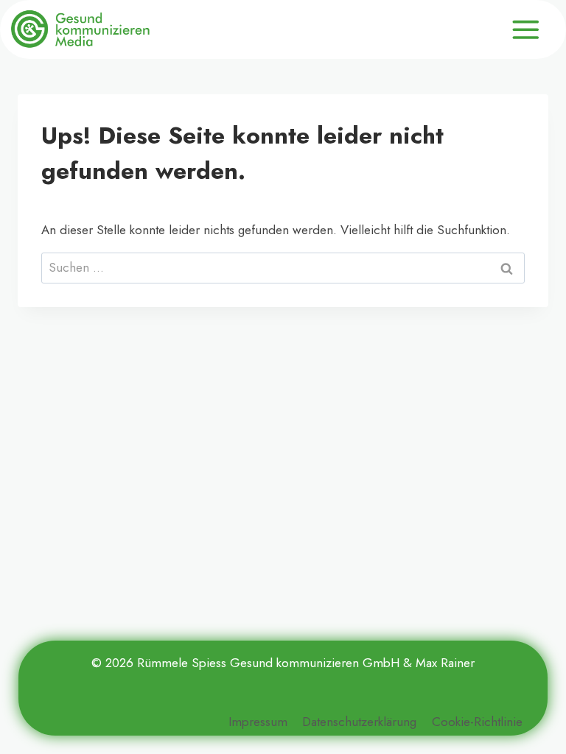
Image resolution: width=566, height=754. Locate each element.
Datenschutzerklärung (359, 721)
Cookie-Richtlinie (477, 721)
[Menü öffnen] (526, 29)
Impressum (257, 721)
